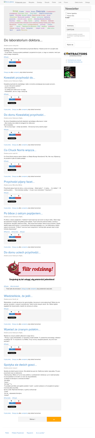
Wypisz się (70, 44)
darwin (18, 26)
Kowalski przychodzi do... (19, 77)
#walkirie (44, 26)
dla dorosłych (15, 286)
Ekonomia (24, 30)
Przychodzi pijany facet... (19, 182)
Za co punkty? (40, 433)
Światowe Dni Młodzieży (29, 26)
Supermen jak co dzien (39, 15)
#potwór (24, 15)
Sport (11, 30)
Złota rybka (33, 13)
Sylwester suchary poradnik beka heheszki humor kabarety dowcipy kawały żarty (31, 21)
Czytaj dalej (7, 109)
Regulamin (30, 433)
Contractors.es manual (74, 60)
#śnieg (29, 15)
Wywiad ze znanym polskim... (22, 329)
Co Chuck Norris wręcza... (20, 150)
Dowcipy (39, 2)
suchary (17, 28)
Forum (66, 2)
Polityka (50, 24)
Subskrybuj (70, 26)
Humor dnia (70, 16)
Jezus (25, 24)
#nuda (48, 15)
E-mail (67, 17)
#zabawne (51, 26)
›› (54, 419)
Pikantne (7, 232)
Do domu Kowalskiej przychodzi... (25, 115)
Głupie (7, 57)
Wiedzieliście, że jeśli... (18, 296)
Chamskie (15, 232)
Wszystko (31, 2)
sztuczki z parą (22, 19)
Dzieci (34, 17)
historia (20, 24)
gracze (30, 19)
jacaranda (40, 17)
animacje (42, 24)
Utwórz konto (79, 2)
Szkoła (28, 11)
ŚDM (38, 26)
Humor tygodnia (72, 13)
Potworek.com (20, 2)
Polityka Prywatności (18, 433)
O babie (21, 11)
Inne (15, 11)
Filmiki (54, 2)
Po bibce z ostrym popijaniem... (23, 213)
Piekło (7, 433)
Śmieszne (44, 21)
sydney (37, 21)
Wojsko (33, 11)
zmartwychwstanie (32, 24)
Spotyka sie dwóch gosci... (20, 365)
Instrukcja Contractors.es (75, 62)
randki (42, 28)
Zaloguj (87, 2)
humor (30, 21)
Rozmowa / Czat (23, 13)
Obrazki (47, 2)
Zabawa (12, 28)
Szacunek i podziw (24, 17)
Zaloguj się (7, 72)
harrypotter (29, 28)
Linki (60, 2)
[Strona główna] (9, 2)
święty (18, 21)
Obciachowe (13, 17)
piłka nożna (51, 28)
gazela (19, 30)
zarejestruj (17, 72)
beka (25, 21)
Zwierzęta (40, 11)
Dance (23, 28)
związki (38, 28)
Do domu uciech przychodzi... (22, 252)
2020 (11, 26)
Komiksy (18, 15)
